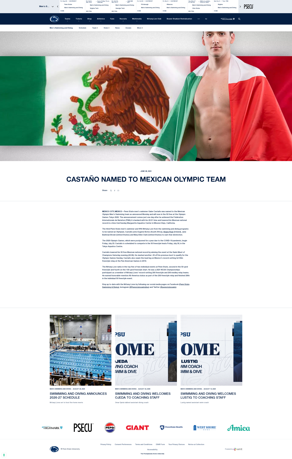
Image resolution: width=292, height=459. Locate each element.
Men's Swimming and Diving (60, 389)
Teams (67, 19)
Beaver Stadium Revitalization (179, 19)
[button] (58, 6)
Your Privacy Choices (176, 444)
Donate (128, 28)
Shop (89, 19)
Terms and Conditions (143, 444)
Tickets (79, 19)
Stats (106, 28)
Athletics (101, 19)
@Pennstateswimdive (139, 287)
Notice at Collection (196, 444)
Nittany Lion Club (154, 19)
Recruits (123, 19)
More (139, 28)
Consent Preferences (123, 444)
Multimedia (137, 19)
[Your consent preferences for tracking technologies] (4, 455)
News (117, 28)
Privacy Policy (105, 444)
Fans (112, 19)
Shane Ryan (168, 232)
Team (94, 28)
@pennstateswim (168, 287)
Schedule (82, 28)
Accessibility (152, 449)
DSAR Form (160, 444)
